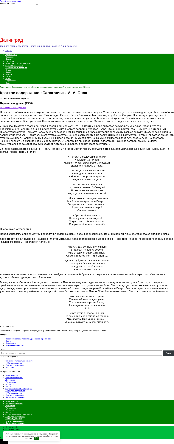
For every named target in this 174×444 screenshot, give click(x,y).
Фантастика (10, 382)
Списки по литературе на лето (19, 361)
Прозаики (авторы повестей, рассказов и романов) (28, 339)
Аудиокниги (10, 81)
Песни (8, 83)
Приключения (11, 375)
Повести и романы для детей (18, 63)
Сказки (8, 59)
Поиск (2, 349)
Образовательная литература (18, 388)
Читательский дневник (15, 397)
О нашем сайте (12, 427)
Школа (8, 76)
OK (36, 438)
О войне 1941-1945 (14, 65)
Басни (8, 72)
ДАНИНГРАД (11, 55)
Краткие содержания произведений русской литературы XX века (61, 87)
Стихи (8, 70)
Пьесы (8, 78)
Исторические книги (14, 378)
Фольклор (9, 384)
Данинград (11, 40)
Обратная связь (12, 429)
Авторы (8, 50)
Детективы (10, 380)
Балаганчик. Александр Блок (13, 108)
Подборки (9, 57)
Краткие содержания (21, 87)
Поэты (8, 341)
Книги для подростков (15, 391)
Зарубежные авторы (14, 345)
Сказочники (10, 343)
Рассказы (9, 61)
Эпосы (8, 386)
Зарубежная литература (16, 68)
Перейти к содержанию (10, 1)
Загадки (8, 74)
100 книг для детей (13, 363)
